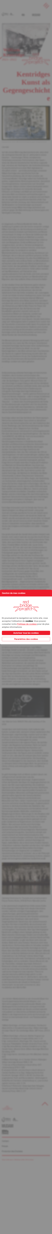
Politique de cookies (27, 624)
